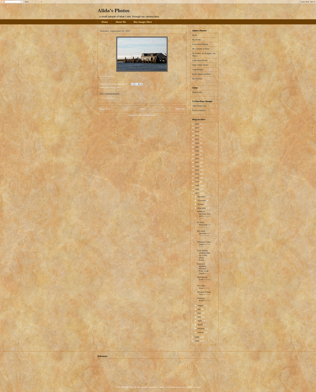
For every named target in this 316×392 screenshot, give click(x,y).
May (200, 317)
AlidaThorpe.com (199, 106)
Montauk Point (110, 87)
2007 (197, 193)
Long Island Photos (199, 60)
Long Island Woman (200, 44)
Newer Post (105, 109)
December (202, 197)
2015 (197, 162)
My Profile (196, 40)
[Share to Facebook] (139, 84)
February (201, 328)
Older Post (179, 109)
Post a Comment (109, 98)
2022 (197, 135)
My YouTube (197, 79)
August (201, 305)
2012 (197, 174)
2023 (197, 132)
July (199, 309)
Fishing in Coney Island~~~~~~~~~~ (204, 244)
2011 (197, 178)
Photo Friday (197, 92)
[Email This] (132, 84)
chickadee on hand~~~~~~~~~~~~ (204, 279)
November (202, 200)
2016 (197, 159)
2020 (197, 143)
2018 (197, 151)
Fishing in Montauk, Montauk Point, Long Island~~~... (202, 268)
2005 (197, 341)
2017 (197, 155)
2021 (197, 139)
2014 (197, 166)
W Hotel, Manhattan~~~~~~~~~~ (204, 224)
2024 (197, 128)
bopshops (181, 387)
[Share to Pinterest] (141, 84)
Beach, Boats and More (201, 74)
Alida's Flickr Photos (200, 65)
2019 (197, 147)
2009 (197, 185)
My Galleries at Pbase (200, 49)
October (201, 204)
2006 (197, 337)
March (200, 325)
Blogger (197, 387)
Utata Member (197, 69)
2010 (197, 182)
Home (104, 21)
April (200, 321)
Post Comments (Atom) (146, 115)
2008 (197, 189)
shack (119, 87)
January (201, 332)
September (202, 208)
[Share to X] (137, 84)
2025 (197, 124)
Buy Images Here (143, 21)
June (200, 313)
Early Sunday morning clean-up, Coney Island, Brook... (204, 255)
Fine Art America (199, 110)
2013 (197, 170)
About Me (120, 21)
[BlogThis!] (134, 84)
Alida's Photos (113, 10)
